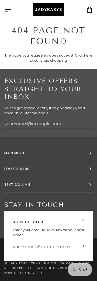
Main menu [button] (14, 153)
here (88, 55)
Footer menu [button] (17, 169)
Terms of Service (51, 268)
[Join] (79, 246)
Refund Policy (18, 268)
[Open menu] (12, 9)
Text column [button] (17, 184)
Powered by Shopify (23, 273)
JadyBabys (19, 263)
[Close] (85, 218)
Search (50, 263)
